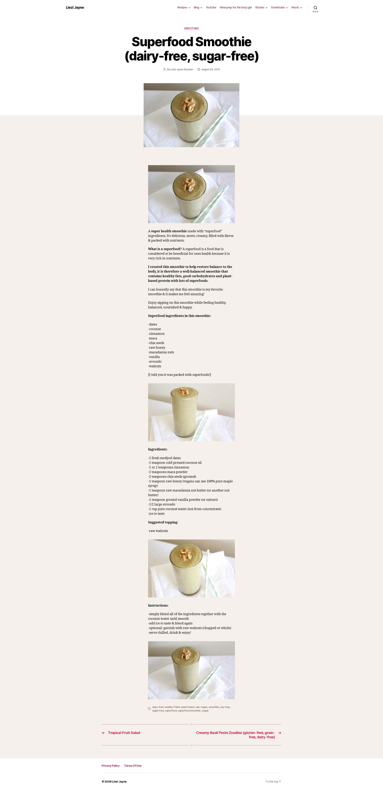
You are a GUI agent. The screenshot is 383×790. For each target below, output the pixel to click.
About (295, 7)
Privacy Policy (111, 765)
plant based (187, 706)
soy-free (225, 706)
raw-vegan (202, 706)
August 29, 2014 (211, 69)
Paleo (177, 706)
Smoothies (191, 28)
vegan (205, 710)
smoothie (214, 706)
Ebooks (259, 7)
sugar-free (158, 710)
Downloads (278, 7)
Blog (196, 7)
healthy (169, 706)
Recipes (182, 7)
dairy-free (157, 706)
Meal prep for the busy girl (236, 7)
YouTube (211, 7)
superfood (171, 710)
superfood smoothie (189, 710)
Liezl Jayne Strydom (182, 69)
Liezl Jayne (75, 7)
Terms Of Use (132, 765)
